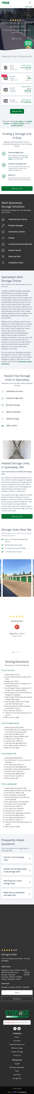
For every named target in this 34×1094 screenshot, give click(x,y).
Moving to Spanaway (17, 1067)
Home (17, 1037)
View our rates (17, 516)
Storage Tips (17, 1078)
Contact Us (17, 1055)
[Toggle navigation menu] (30, 3)
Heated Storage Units (17, 1044)
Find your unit (17, 188)
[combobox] (17, 1022)
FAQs (17, 1071)
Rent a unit (28, 7)
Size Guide (17, 1075)
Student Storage (17, 1052)
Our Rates (17, 1041)
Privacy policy (17, 1088)
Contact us (17, 999)
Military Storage (17, 1048)
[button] (17, 39)
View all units (17, 111)
